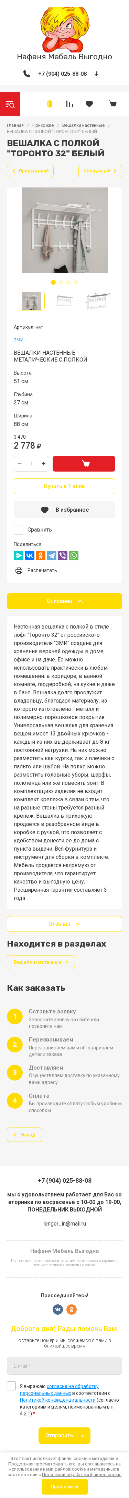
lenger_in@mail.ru (64, 1223)
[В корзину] (84, 464)
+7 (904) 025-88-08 (62, 74)
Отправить (59, 1435)
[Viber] (62, 555)
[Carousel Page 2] (60, 282)
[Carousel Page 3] (68, 282)
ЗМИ (18, 339)
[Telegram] (51, 555)
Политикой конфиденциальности (58, 1400)
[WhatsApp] (73, 555)
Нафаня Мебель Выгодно (64, 56)
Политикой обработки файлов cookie (81, 1474)
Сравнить (40, 529)
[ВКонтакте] (29, 555)
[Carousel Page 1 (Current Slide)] (53, 282)
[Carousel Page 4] (76, 282)
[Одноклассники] (40, 555)
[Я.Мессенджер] (18, 555)
